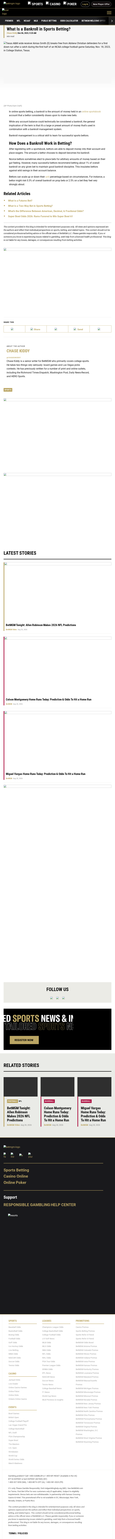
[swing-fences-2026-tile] (57, 433)
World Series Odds (16, 1459)
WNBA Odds (47, 1369)
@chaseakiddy (14, 358)
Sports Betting (16, 1170)
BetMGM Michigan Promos (87, 1388)
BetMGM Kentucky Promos (87, 1369)
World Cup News (49, 1396)
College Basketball (16, 1429)
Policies (23, 1533)
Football (12, 1101)
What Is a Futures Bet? (20, 200)
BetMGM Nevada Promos (86, 1400)
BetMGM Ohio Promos (85, 1415)
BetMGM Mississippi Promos (88, 1392)
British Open (14, 1417)
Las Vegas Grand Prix (18, 1425)
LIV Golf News (48, 1338)
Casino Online (16, 1176)
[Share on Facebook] (36, 329)
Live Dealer (13, 1383)
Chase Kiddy (12, 33)
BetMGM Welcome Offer (93, 20)
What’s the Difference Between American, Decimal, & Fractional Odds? (46, 211)
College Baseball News (52, 1388)
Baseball (49, 1101)
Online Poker (15, 1182)
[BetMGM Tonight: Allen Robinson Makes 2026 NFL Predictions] (21, 1087)
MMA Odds (13, 1354)
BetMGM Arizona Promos (86, 1346)
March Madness (15, 1463)
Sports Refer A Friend (85, 1335)
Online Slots (14, 1395)
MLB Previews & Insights (52, 1400)
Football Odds (14, 1338)
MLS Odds (46, 1346)
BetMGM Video (11, 630)
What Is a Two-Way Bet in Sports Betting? (30, 205)
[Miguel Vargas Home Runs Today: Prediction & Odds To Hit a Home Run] (94, 1087)
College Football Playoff (19, 1421)
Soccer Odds (14, 1361)
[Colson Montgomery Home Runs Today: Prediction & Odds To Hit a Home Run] (58, 1087)
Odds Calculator (69, 20)
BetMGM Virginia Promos (86, 1426)
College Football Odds (51, 1335)
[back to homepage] (9, 12)
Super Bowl (13, 1440)
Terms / (13, 1533)
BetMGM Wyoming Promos (87, 1442)
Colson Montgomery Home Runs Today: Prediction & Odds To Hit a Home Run (48, 699)
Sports (7, 390)
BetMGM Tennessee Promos (88, 1423)
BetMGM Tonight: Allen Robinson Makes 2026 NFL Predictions (41, 625)
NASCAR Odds (15, 1357)
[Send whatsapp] (79, 329)
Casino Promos (82, 1327)
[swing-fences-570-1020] (57, 881)
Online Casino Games (18, 1387)
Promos (9, 20)
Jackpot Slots (14, 1380)
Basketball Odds (15, 1331)
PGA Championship (17, 1436)
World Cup (13, 1455)
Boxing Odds (14, 1335)
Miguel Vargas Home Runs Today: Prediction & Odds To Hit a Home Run (45, 774)
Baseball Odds (15, 1327)
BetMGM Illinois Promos (86, 1354)
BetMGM (9, 704)
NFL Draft (13, 1432)
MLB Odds (46, 1342)
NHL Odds (46, 1357)
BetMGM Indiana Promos (86, 1357)
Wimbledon (13, 1452)
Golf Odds (13, 1342)
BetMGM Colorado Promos (87, 1350)
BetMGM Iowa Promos (85, 1361)
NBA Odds (46, 1350)
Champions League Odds (52, 1327)
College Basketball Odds (52, 1331)
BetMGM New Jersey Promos (88, 1404)
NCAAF (27, 20)
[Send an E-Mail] (57, 329)
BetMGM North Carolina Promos (89, 1411)
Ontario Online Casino (18, 1399)
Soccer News (48, 1381)
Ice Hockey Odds (16, 1346)
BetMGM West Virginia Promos (89, 1438)
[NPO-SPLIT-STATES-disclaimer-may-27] (57, 278)
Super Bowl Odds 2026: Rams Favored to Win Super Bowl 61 (40, 216)
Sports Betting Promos (85, 1331)
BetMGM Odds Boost (85, 1342)
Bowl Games (14, 1413)
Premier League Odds (51, 1365)
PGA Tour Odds (48, 1361)
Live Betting (13, 1350)
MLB (36, 20)
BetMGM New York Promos (87, 1407)
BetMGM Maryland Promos (87, 1377)
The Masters (14, 1444)
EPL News (46, 1373)
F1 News (46, 1392)
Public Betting (49, 20)
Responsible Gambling (27, 1205)
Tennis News (47, 1384)
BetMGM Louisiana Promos (87, 1373)
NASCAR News (48, 1377)
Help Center (63, 1205)
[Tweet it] (14, 329)
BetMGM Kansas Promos (86, 1365)
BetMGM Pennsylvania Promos (89, 1419)
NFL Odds (46, 1354)
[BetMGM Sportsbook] (14, 4)
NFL (18, 20)
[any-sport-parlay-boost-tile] (57, 508)
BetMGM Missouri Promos (87, 1396)
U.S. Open (13, 1448)
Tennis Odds (14, 1365)
